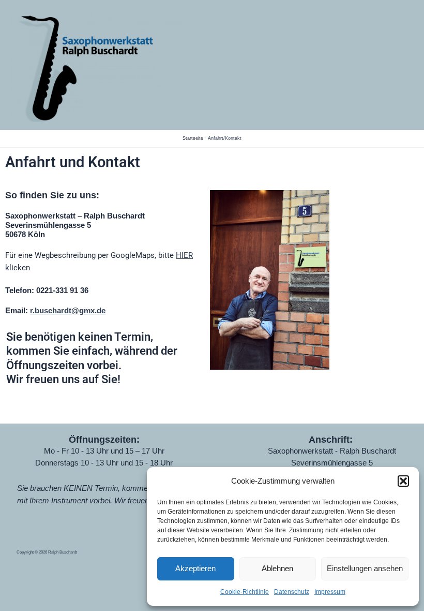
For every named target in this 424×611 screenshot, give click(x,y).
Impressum (329, 591)
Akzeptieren (195, 568)
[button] (403, 481)
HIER (184, 255)
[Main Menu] (403, 65)
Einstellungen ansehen (365, 568)
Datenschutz (291, 591)
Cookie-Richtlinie (244, 591)
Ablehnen (277, 568)
